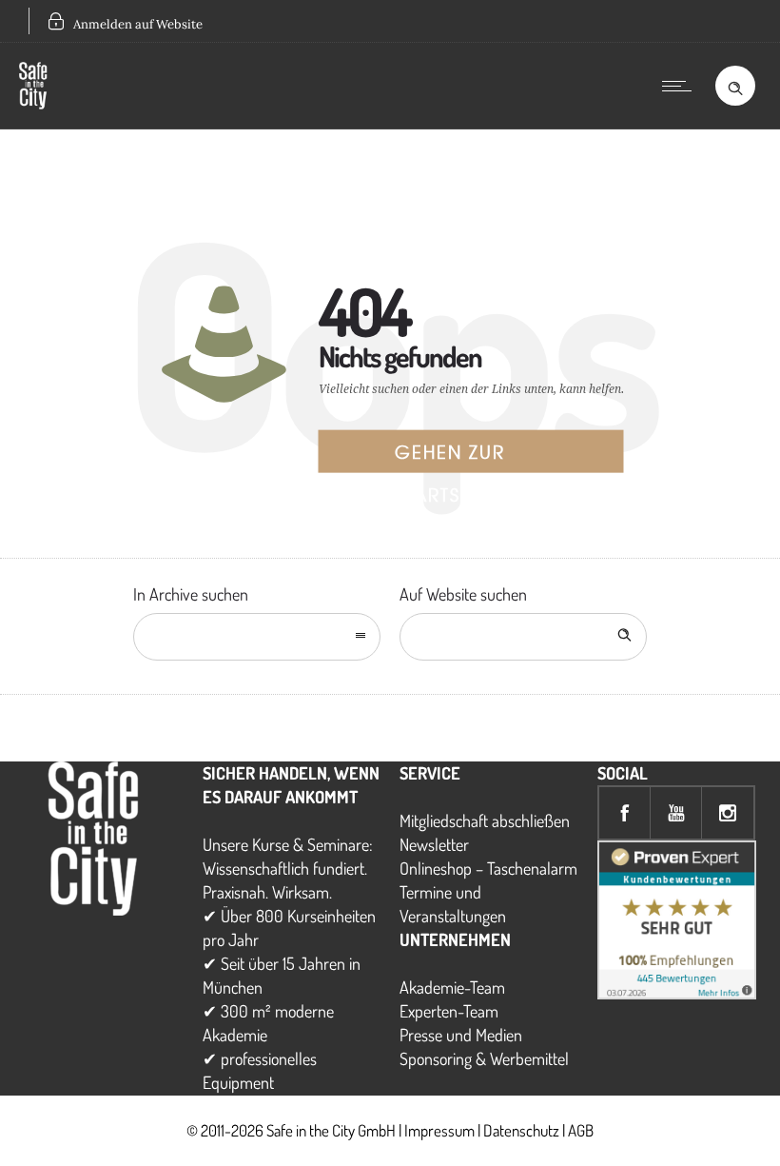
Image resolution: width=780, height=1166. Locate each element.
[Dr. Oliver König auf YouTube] (676, 813)
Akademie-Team (452, 987)
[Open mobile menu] (681, 86)
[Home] (33, 102)
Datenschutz (521, 1130)
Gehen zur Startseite (450, 456)
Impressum (439, 1130)
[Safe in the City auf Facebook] (625, 813)
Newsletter (434, 844)
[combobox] (256, 637)
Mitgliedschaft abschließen (485, 820)
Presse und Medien (461, 1034)
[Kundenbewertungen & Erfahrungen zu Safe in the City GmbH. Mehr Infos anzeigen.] (676, 992)
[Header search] (735, 84)
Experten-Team (449, 1010)
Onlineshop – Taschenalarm (488, 868)
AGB (581, 1130)
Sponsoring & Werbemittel (484, 1058)
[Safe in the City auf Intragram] (727, 813)
